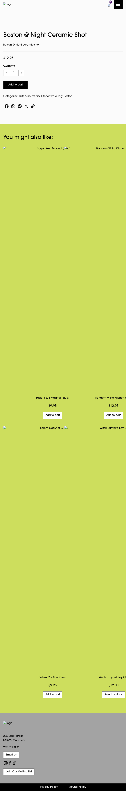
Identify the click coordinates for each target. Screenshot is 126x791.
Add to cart (15, 85)
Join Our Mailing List (19, 771)
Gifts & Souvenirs (29, 96)
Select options (113, 694)
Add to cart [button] (52, 415)
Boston (68, 96)
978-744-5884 (11, 747)
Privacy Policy (49, 787)
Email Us (11, 755)
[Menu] (118, 4)
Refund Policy (77, 787)
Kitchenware (49, 96)
